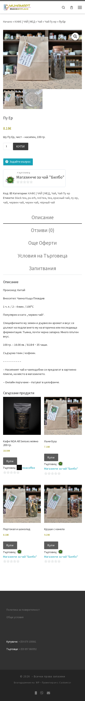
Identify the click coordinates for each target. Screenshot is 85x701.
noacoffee (28, 468)
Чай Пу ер (51, 21)
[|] (17, 7)
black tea (20, 198)
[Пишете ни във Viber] (42, 693)
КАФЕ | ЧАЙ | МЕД (25, 21)
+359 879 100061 (27, 641)
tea (50, 198)
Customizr (65, 682)
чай (5, 202)
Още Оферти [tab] (42, 242)
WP (37, 682)
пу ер (74, 198)
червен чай (16, 202)
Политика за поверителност (23, 610)
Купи (20, 146)
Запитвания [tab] (42, 268)
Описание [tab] (43, 217)
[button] (75, 36)
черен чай (31, 202)
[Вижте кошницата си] (71, 7)
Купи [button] (10, 461)
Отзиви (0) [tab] (42, 230)
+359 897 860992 (28, 649)
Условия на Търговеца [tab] (42, 255)
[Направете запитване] (48, 693)
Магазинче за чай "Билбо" (40, 177)
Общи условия (15, 617)
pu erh (32, 198)
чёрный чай (47, 202)
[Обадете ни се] (36, 693)
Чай (40, 21)
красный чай (61, 198)
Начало (7, 21)
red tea (41, 198)
